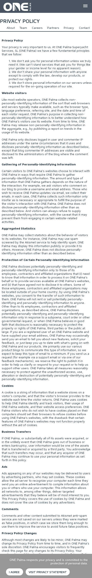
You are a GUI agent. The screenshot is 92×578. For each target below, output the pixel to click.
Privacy (69, 27)
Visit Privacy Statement (48, 572)
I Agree (14, 572)
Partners (53, 27)
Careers (37, 27)
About (11, 27)
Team (23, 27)
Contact (84, 27)
